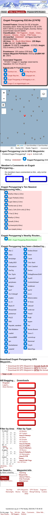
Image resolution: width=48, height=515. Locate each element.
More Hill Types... (22, 462)
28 (14, 443)
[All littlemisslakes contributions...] (25, 298)
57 (13, 464)
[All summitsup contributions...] (25, 337)
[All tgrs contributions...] (6, 341)
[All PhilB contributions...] (25, 318)
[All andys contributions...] (6, 255)
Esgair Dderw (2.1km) (15, 202)
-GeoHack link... (12, 72)
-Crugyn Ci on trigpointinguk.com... (19, 83)
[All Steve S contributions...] (25, 333)
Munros (18, 492)
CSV (20, 423)
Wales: (5, 447)
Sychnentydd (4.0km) (15, 225)
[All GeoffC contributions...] (25, 278)
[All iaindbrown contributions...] (25, 286)
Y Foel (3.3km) (13, 213)
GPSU (21, 400)
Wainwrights (10, 492)
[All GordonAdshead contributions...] (25, 282)
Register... (12, 179)
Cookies (44, 492)
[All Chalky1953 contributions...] (6, 263)
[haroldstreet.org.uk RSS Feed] (14, 490)
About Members (8, 387)
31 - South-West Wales (21, 41)
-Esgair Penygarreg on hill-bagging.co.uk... (21, 79)
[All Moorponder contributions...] (6, 310)
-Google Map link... (13, 75)
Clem (38, 33)
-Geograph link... (30, 75)
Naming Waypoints (23, 474)
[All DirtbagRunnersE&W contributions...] (25, 274)
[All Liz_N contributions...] (6, 302)
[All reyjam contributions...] (25, 322)
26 (7, 443)
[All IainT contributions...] (6, 290)
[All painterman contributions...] (6, 314)
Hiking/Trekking (34, 492)
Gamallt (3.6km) (13, 221)
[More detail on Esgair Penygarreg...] (24, 160)
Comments (30, 512)
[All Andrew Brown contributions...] (25, 251)
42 (7, 455)
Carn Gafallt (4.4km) (15, 229)
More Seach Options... (7, 481)
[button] (25, 115)
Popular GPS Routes (36, 12)
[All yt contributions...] (6, 353)
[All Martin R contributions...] (6, 306)
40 (14, 453)
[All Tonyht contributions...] (25, 345)
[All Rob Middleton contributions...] (6, 329)
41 (3, 455)
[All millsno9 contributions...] (25, 306)
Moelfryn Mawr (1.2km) (15, 194)
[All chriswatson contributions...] (6, 266)
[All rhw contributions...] (25, 325)
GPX (20, 386)
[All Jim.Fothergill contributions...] (6, 294)
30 (3, 448)
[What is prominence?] (35, 51)
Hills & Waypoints (17, 12)
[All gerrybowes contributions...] (6, 282)
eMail (26, 494)
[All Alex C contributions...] (6, 251)
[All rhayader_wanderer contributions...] (6, 325)
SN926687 (19, 37)
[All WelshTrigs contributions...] (25, 349)
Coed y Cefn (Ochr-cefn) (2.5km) (19, 210)
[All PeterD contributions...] (25, 314)
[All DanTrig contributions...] (6, 270)
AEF (20, 415)
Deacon (7, 35)
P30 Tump (31, 35)
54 (14, 462)
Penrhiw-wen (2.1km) (15, 206)
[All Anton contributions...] (25, 255)
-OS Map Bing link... (30, 72)
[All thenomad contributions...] (25, 341)
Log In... (35, 179)
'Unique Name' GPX (26, 393)
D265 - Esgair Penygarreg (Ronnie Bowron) (22, 240)
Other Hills (39, 512)
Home (4, 12)
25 (3, 443)
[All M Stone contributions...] (25, 302)
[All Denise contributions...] (25, 270)
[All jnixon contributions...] (25, 294)
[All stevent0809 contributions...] (6, 337)
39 (11, 453)
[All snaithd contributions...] (6, 333)
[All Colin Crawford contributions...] (25, 266)
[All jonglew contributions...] (6, 298)
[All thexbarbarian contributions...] (6, 345)
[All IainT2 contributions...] (25, 290)
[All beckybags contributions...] (6, 259)
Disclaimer (23, 481)
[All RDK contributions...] (6, 322)
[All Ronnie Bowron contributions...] (25, 329)
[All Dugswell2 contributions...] (6, 278)
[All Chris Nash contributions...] (25, 263)
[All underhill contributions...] (6, 349)
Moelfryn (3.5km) (13, 217)
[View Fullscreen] (4, 111)
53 (11, 462)
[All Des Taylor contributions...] (6, 274)
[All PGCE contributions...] (6, 318)
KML (20, 408)
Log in (29, 154)
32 (11, 448)
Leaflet (21, 145)
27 (11, 443)
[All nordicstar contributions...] (25, 310)
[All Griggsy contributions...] (6, 286)
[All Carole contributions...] (25, 259)
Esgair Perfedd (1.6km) (16, 198)
